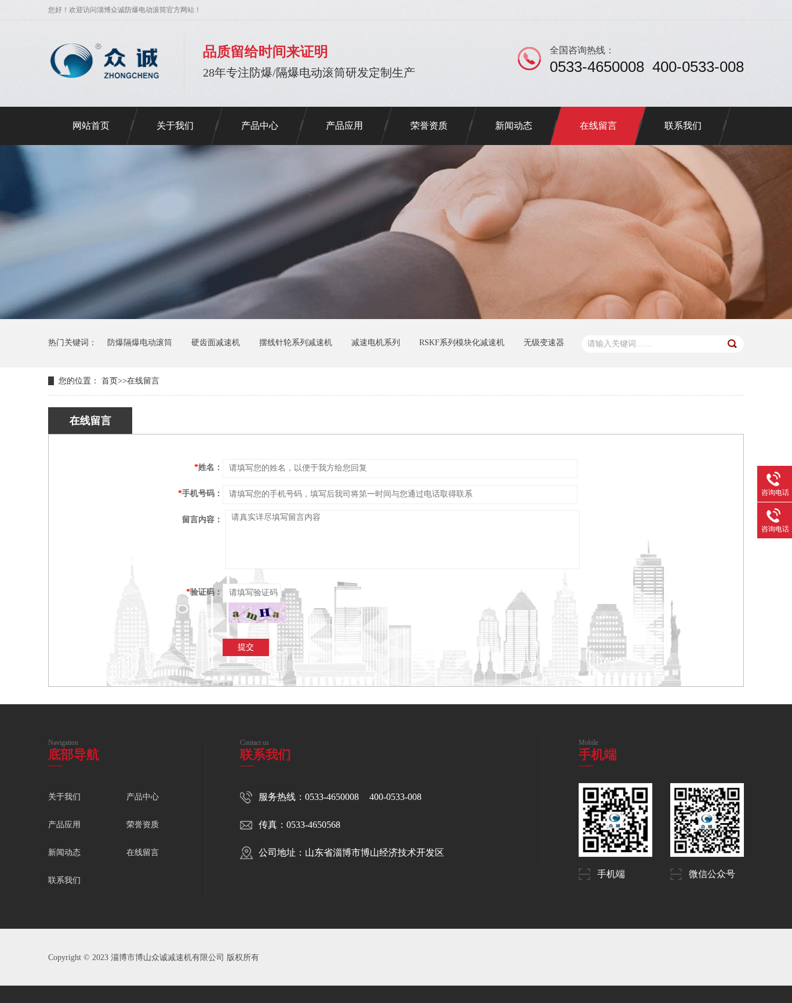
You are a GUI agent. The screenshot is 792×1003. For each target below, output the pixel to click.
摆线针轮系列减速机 (295, 342)
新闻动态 (513, 126)
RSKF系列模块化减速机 (461, 342)
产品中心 (259, 126)
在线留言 (598, 126)
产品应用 (344, 126)
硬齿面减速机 (215, 342)
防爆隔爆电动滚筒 (139, 342)
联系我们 (683, 126)
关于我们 (175, 126)
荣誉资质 (429, 126)
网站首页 (91, 126)
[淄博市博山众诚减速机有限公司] (104, 84)
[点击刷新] (257, 613)
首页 (109, 380)
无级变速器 (544, 342)
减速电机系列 (375, 342)
